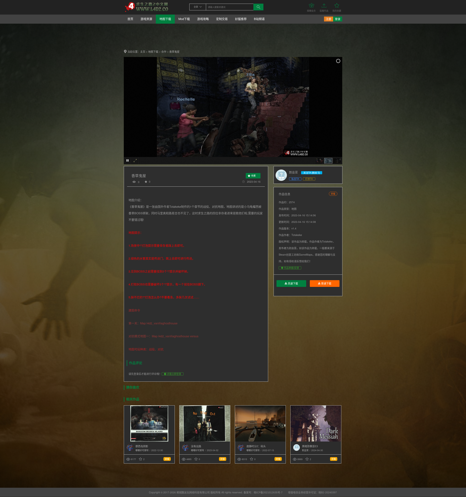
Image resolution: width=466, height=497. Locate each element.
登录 (337, 19)
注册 (328, 19)
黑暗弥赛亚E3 (310, 446)
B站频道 (259, 19)
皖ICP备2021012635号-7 (268, 492)
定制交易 (222, 19)
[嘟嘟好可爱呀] (130, 450)
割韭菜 (305, 450)
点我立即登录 (173, 374)
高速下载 (292, 283)
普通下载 (325, 283)
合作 (163, 51)
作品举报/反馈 (291, 268)
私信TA (295, 179)
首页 (130, 19)
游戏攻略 (203, 19)
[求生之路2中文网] (146, 12)
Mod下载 (184, 19)
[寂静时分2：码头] (260, 441)
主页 (142, 51)
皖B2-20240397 (328, 492)
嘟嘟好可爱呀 (142, 450)
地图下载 (165, 19)
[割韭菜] (296, 450)
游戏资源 (146, 19)
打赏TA (309, 179)
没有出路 (196, 446)
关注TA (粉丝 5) (311, 172)
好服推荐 (241, 19)
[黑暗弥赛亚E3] (316, 441)
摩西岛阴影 (141, 446)
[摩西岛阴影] (149, 441)
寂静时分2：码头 (256, 446)
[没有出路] (204, 441)
